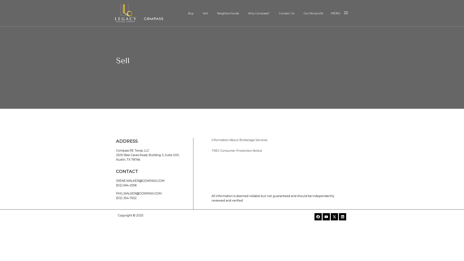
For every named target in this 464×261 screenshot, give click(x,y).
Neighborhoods (228, 13)
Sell (205, 13)
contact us (286, 13)
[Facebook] (318, 216)
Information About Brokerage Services (239, 140)
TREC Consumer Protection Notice (237, 150)
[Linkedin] (342, 216)
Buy (191, 13)
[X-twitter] (334, 216)
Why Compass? (259, 13)
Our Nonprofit (313, 13)
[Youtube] (326, 216)
